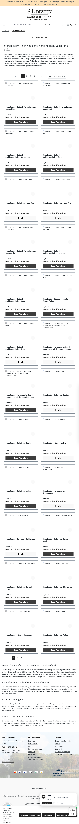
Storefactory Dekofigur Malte (18, 491)
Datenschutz (32, 744)
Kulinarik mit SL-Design (63, 741)
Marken (57, 744)
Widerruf (31, 752)
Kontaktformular (8, 762)
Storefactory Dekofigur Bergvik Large (18, 588)
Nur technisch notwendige (30, 815)
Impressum (32, 741)
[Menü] (4, 25)
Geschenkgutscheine (62, 752)
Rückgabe (32, 754)
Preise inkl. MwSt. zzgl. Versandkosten (17, 117)
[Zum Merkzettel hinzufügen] (33, 98)
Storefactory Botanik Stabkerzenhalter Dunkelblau (17, 156)
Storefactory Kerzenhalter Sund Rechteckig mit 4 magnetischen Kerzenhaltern (56, 348)
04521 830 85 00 (9, 747)
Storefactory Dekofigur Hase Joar (19, 203)
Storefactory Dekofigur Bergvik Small (56, 540)
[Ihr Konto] (63, 25)
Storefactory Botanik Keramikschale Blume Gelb (58, 108)
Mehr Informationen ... (8, 821)
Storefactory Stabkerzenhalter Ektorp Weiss (56, 300)
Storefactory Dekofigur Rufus (55, 635)
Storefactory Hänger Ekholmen (18, 635)
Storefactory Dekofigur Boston (56, 395)
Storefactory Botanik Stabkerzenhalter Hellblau (54, 252)
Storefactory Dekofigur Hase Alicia (58, 203)
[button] (58, 799)
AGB (30, 746)
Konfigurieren (48, 815)
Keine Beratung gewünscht (61, 803)
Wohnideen (59, 746)
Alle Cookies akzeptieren (66, 815)
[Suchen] (48, 24)
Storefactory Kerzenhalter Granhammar (54, 492)
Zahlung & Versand (35, 749)
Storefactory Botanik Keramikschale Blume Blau (20, 108)
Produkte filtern (41, 38)
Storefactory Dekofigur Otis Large (57, 587)
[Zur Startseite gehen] (39, 14)
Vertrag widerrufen (39, 789)
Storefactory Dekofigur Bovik (18, 443)
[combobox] (29, 24)
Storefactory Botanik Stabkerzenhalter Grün (15, 348)
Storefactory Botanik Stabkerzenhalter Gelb (52, 156)
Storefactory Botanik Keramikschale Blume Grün (20, 252)
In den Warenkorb (21, 122)
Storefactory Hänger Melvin (54, 443)
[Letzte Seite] (42, 76)
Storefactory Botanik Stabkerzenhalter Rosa (15, 300)
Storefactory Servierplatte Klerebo (20, 539)
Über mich (58, 749)
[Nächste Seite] (38, 76)
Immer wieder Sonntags (63, 754)
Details (21, 218)
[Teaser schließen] (75, 795)
